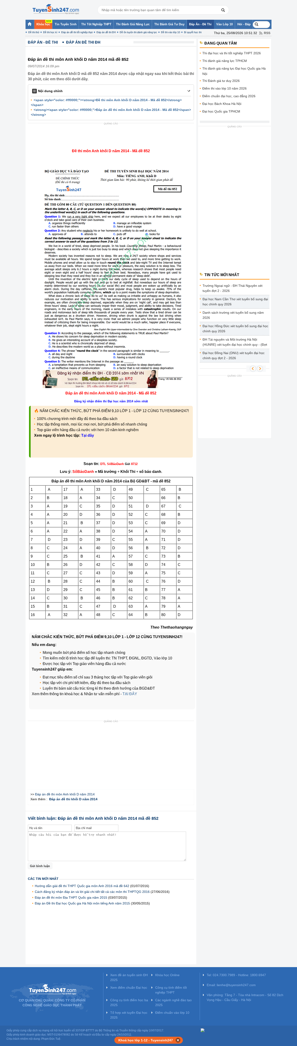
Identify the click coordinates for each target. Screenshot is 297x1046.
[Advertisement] (112, 137)
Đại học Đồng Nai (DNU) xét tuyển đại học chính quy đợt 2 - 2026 (234, 355)
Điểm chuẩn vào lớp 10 (172, 1012)
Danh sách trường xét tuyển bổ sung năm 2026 (233, 315)
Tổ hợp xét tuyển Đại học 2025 (128, 1015)
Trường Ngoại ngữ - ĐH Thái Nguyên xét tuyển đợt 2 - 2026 (232, 288)
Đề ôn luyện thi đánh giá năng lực (138, 32)
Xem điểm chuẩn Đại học (128, 987)
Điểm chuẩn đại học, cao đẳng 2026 (228, 96)
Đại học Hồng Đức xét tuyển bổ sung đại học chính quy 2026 (235, 328)
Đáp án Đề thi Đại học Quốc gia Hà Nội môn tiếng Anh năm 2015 (82, 903)
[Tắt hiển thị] (178, 1040)
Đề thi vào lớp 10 (170, 32)
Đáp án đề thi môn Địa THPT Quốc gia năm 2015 (71, 897)
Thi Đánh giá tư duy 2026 (221, 81)
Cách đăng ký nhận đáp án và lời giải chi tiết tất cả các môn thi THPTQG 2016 (92, 892)
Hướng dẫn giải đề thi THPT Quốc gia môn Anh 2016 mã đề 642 (82, 886)
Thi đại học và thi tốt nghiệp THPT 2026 (231, 53)
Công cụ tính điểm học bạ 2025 (129, 1002)
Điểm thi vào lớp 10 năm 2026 (224, 88)
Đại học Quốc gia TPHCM (221, 111)
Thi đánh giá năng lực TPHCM (224, 61)
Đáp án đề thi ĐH (106, 32)
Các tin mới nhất (43, 879)
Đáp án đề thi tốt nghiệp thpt (77, 32)
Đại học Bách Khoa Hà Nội (221, 104)
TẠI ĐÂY (130, 694)
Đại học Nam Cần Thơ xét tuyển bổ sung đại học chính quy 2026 (235, 301)
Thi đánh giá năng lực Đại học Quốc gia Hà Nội (234, 71)
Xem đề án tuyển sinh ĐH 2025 (129, 977)
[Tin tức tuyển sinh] (56, 9)
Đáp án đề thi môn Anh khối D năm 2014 (65, 794)
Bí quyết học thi (192, 32)
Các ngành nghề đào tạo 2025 (173, 1002)
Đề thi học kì (50, 32)
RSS (267, 33)
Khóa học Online (167, 975)
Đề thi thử (33, 32)
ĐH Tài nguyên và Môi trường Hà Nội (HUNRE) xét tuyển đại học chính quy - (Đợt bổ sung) (235, 343)
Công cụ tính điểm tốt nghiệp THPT (171, 990)
